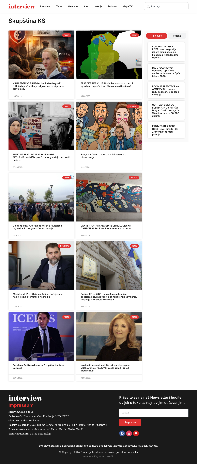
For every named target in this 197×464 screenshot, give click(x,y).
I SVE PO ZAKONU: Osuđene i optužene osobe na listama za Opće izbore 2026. (166, 72)
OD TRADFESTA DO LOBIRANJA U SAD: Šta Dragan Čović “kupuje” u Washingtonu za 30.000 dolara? (166, 110)
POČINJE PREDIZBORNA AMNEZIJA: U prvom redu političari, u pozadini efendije (166, 90)
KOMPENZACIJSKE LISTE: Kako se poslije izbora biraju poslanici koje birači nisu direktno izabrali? (165, 52)
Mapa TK (128, 6)
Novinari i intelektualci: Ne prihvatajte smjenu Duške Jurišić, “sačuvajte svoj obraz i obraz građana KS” (105, 368)
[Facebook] (122, 433)
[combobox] (166, 6)
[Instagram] (129, 433)
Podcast (112, 6)
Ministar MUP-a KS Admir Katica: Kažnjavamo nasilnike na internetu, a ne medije (38, 295)
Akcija (98, 6)
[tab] (156, 36)
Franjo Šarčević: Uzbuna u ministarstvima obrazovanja (103, 156)
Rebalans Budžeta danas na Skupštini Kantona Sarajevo (38, 366)
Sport (86, 6)
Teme (59, 6)
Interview (45, 6)
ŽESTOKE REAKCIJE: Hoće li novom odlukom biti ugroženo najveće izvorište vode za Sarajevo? (107, 85)
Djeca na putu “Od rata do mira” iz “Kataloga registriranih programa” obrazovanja (37, 227)
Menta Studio (106, 457)
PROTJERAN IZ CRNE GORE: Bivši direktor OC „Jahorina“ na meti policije (165, 130)
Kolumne (73, 6)
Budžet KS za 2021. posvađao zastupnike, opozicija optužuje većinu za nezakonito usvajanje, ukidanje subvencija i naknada (109, 297)
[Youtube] (136, 433)
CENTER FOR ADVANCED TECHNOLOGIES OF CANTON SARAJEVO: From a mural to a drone (106, 227)
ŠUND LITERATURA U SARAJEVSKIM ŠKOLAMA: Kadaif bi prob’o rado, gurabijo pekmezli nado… (41, 157)
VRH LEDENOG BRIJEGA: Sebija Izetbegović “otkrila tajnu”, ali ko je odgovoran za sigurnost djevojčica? (38, 86)
